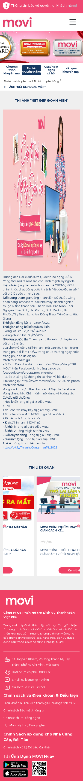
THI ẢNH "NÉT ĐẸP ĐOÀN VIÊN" (25, 86)
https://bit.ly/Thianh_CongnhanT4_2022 (30, 447)
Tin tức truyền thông (46, 81)
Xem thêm (41, 570)
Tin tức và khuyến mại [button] (17, 81)
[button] (4, 526)
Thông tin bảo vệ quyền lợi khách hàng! (44, 5)
